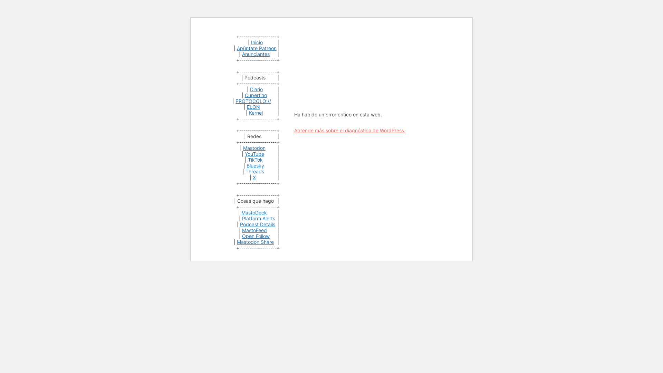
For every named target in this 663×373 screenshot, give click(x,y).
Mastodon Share (255, 242)
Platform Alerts (258, 218)
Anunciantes (256, 54)
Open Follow (256, 236)
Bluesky (255, 166)
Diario (256, 89)
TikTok (255, 160)
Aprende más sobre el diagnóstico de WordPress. (349, 130)
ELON (253, 107)
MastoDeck (254, 213)
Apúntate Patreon (257, 48)
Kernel (256, 113)
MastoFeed (254, 230)
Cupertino (256, 95)
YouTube (254, 154)
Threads (255, 171)
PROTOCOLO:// (253, 101)
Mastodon (254, 148)
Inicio (257, 42)
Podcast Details (257, 224)
